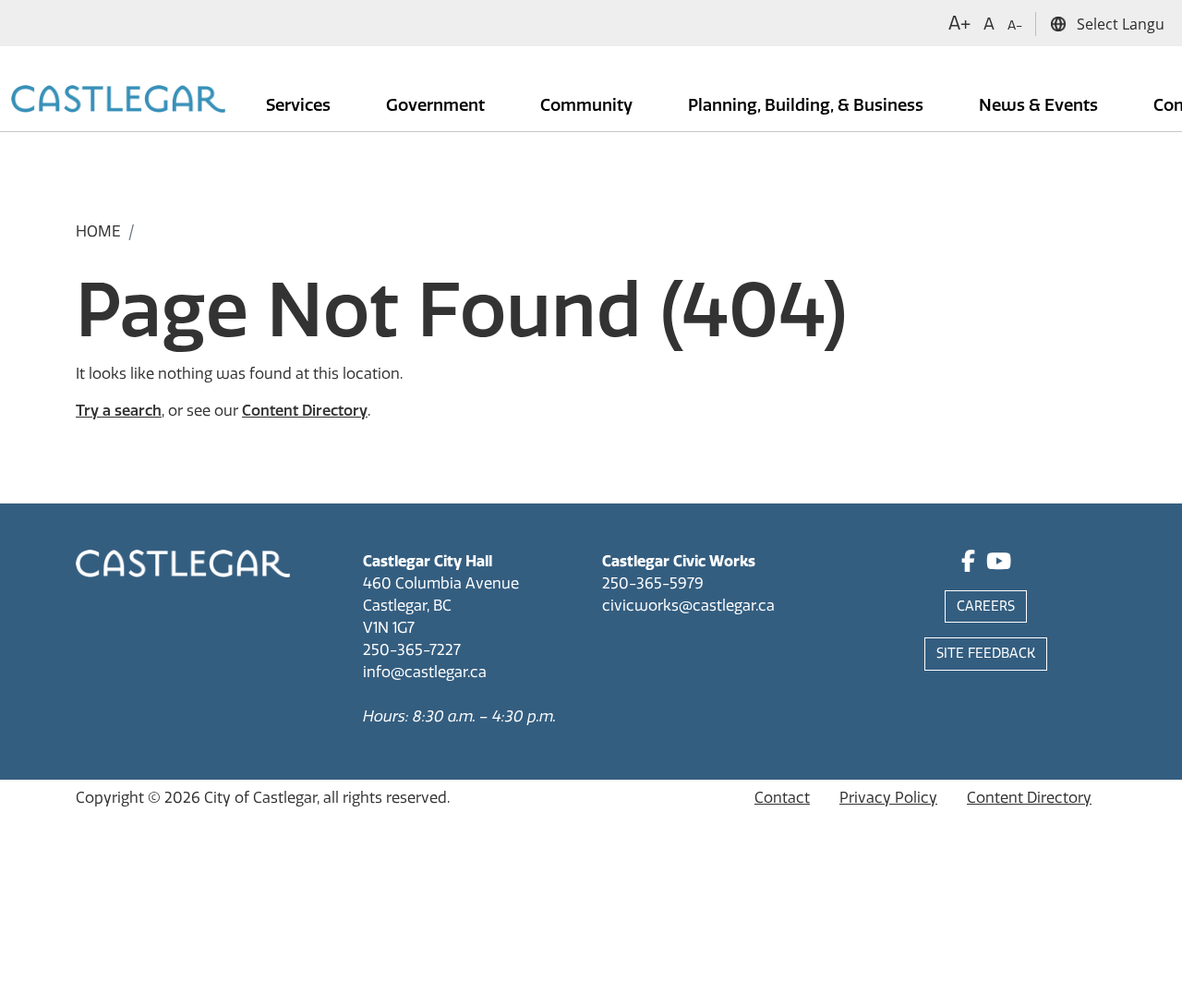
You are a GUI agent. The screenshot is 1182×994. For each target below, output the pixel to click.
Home (98, 231)
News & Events (1040, 105)
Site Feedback (985, 653)
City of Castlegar (260, 797)
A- (1014, 25)
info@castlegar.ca (425, 672)
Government (437, 105)
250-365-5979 (653, 583)
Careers (986, 606)
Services (300, 105)
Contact (782, 797)
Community (588, 105)
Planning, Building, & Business (807, 105)
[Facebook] (968, 564)
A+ (959, 23)
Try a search (119, 410)
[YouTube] (998, 564)
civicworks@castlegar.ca (688, 605)
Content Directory (305, 410)
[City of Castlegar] (118, 100)
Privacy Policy (888, 797)
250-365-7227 (412, 650)
